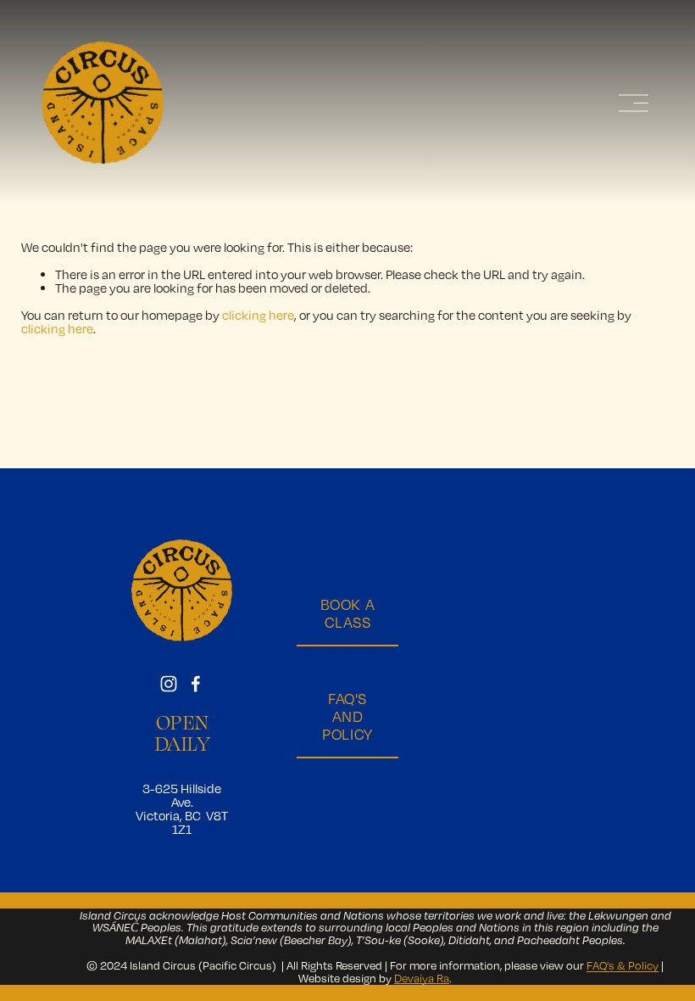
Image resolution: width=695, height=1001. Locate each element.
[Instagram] (168, 683)
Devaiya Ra (421, 978)
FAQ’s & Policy (623, 965)
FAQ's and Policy (347, 716)
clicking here (258, 314)
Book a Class (347, 613)
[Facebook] (195, 683)
